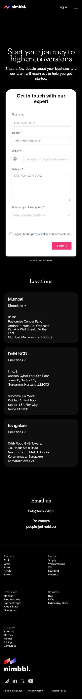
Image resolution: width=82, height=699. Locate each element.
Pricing (8, 642)
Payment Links (12, 599)
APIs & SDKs (11, 606)
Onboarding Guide (58, 603)
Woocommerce (56, 564)
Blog (50, 596)
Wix (50, 567)
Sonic (7, 560)
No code (8, 596)
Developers (10, 610)
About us (9, 631)
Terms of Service (13, 690)
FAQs (51, 599)
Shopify (52, 560)
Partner (8, 638)
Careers (8, 635)
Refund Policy (59, 690)
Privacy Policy (35, 690)
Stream (8, 574)
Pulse (7, 567)
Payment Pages (12, 603)
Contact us (10, 645)
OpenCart (53, 571)
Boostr (7, 571)
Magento (53, 574)
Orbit (7, 564)
